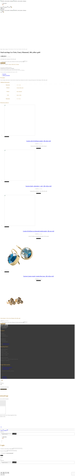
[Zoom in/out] (8, 473)
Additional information (6, 75)
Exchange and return (5, 368)
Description (4, 74)
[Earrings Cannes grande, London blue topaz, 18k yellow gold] (19, 270)
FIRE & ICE (14, 64)
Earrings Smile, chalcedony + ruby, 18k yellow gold (38, 186)
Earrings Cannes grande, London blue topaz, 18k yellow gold (38, 276)
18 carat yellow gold (20, 87)
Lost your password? (10, 453)
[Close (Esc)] (1, 473)
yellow (20, 95)
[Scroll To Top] (1, 427)
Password (3, 450)
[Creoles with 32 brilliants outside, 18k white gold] (19, 135)
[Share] (4, 473)
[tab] (38, 74)
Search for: (2, 431)
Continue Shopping (3, 389)
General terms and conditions (7, 367)
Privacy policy (4, 378)
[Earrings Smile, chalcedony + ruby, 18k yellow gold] (19, 180)
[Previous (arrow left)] (1, 474)
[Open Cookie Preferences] (8, 471)
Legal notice (4, 376)
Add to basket (3, 323)
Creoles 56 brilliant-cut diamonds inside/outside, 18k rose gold (38, 231)
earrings (6, 49)
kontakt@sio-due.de (6, 343)
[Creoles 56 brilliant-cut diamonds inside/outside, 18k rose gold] (19, 225)
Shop (4, 49)
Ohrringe (17, 64)
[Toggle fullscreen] (6, 473)
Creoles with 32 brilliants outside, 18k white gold (38, 141)
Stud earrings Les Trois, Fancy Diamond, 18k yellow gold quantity (12, 61)
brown (18, 95)
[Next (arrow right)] (4, 474)
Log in (2, 455)
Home (1, 49)
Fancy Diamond (19, 91)
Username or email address (6, 448)
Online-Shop (4, 3)
